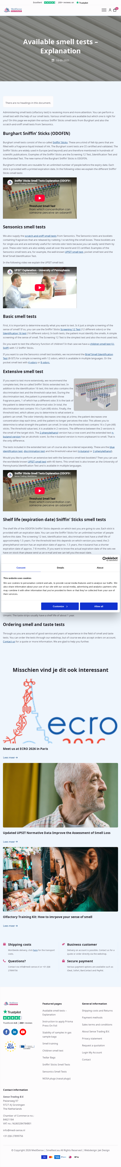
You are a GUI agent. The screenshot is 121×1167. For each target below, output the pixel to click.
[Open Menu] (105, 10)
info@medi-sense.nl (14, 1130)
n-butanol (83, 451)
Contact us (9, 641)
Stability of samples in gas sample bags (56, 1034)
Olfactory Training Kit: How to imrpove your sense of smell (47, 917)
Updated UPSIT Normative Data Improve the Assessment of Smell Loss (56, 833)
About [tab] (100, 567)
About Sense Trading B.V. (96, 1031)
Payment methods (92, 1017)
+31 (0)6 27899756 (13, 1136)
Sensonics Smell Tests (54, 1071)
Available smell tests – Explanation (54, 1012)
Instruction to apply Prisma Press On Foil (57, 1023)
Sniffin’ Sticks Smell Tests (56, 1064)
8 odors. (45, 362)
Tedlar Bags (48, 1057)
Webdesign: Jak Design (97, 1150)
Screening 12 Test (70, 329)
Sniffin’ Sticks (60, 142)
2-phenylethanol (49, 432)
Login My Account (92, 1052)
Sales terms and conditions (97, 1024)
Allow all (98, 606)
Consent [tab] (21, 567)
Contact (86, 1059)
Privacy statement (92, 1038)
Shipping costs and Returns (97, 1010)
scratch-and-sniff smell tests (41, 236)
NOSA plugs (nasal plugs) (56, 1078)
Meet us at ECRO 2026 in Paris (25, 749)
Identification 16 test (14, 333)
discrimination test (34, 451)
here (35, 950)
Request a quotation (93, 1045)
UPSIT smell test (74, 252)
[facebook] (6, 1032)
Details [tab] (60, 567)
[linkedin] (14, 1032)
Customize (58, 606)
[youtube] (23, 1032)
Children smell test (52, 1050)
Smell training (50, 1043)
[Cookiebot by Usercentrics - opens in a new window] (105, 559)
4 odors (32, 362)
